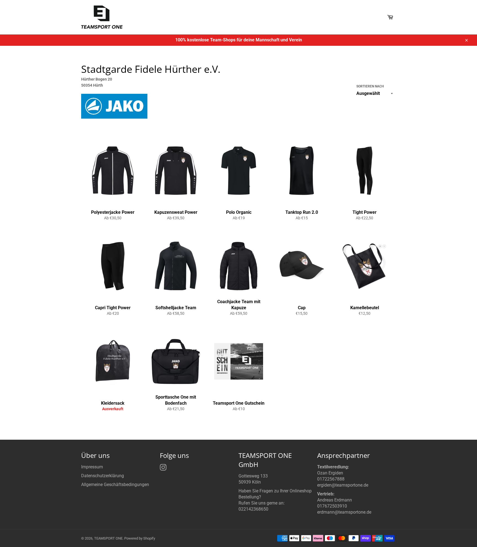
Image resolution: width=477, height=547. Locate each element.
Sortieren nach (370, 86)
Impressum (92, 466)
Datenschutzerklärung (102, 475)
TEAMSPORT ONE (108, 538)
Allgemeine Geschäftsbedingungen (115, 484)
